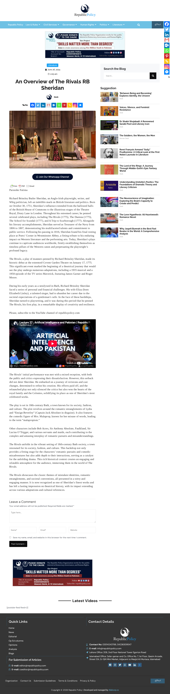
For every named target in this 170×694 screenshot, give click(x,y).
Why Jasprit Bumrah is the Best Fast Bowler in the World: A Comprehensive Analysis (139, 231)
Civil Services (50, 24)
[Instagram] (75, 105)
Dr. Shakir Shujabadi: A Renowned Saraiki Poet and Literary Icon (137, 122)
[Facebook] (32, 105)
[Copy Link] (69, 105)
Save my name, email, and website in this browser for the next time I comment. (50, 537)
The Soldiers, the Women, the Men (137, 135)
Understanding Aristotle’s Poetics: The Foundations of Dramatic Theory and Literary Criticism (139, 184)
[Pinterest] (64, 105)
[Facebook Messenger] (80, 105)
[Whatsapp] (59, 105)
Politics (103, 24)
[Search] (153, 75)
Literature (117, 24)
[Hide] (169, 77)
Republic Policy (15, 24)
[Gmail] (48, 105)
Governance (69, 24)
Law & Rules (32, 24)
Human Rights (87, 24)
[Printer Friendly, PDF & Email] (22, 186)
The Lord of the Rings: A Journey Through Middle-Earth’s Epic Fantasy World (138, 168)
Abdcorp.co (114, 690)
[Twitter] (37, 105)
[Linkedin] (43, 105)
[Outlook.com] (53, 105)
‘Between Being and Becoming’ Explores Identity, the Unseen (136, 94)
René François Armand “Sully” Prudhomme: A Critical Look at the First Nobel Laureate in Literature (140, 152)
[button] (138, 25)
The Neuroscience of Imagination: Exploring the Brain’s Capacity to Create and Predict (137, 201)
